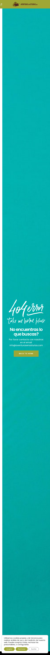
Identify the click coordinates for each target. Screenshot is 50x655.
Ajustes (33, 649)
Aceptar (9, 649)
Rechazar (21, 649)
